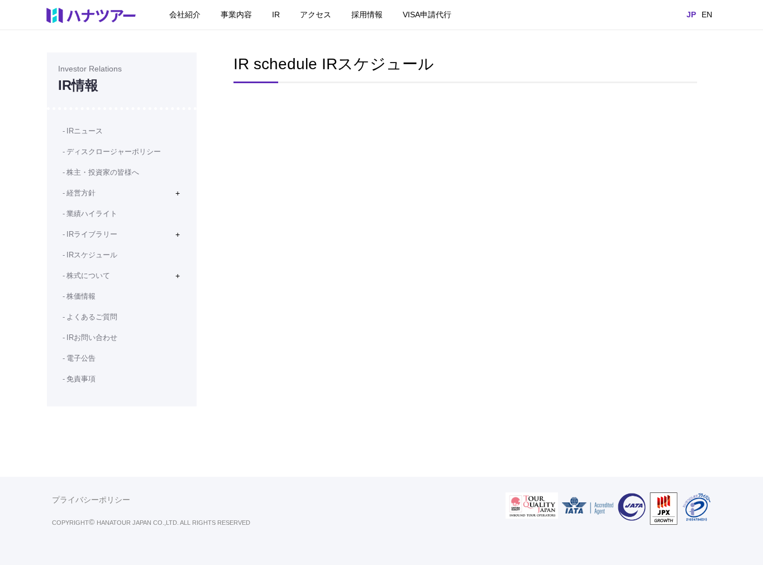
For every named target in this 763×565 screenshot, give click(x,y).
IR (276, 14)
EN (707, 14)
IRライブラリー (91, 234)
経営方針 (81, 193)
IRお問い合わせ (91, 337)
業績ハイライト (91, 213)
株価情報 (81, 296)
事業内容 (236, 14)
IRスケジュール (91, 255)
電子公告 (81, 358)
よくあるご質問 (91, 317)
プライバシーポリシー (91, 499)
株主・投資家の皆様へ (102, 172)
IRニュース (84, 131)
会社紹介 (185, 14)
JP (691, 14)
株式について (88, 275)
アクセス (315, 14)
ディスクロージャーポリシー (113, 151)
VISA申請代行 (427, 14)
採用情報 (367, 14)
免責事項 (81, 379)
